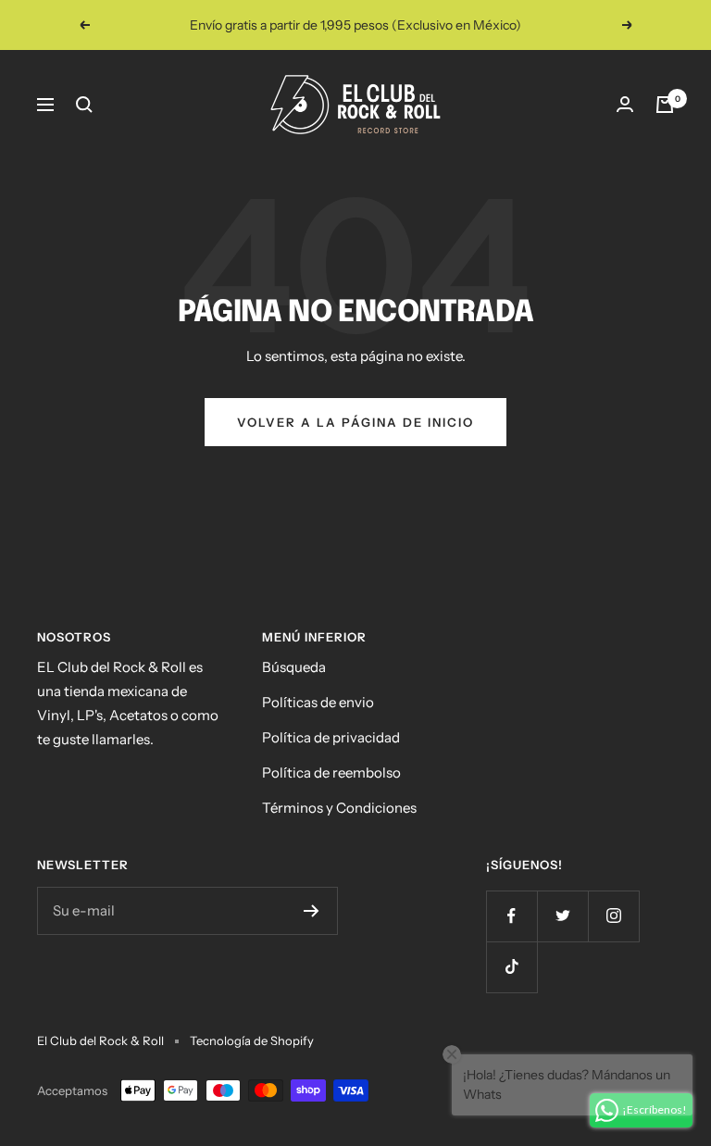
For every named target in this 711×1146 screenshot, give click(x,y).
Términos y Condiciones (339, 807)
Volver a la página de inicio (355, 422)
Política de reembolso (331, 772)
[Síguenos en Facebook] (511, 916)
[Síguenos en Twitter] (562, 916)
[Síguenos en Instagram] (613, 916)
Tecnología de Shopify (252, 1040)
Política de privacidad (331, 737)
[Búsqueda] (84, 104)
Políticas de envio (318, 702)
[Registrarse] (311, 910)
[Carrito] (664, 104)
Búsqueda (294, 667)
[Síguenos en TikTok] (511, 966)
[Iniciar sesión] (625, 104)
